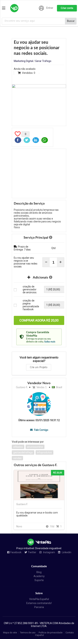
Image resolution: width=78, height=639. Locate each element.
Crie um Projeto (38, 367)
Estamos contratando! (39, 603)
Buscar (71, 21)
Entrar (49, 8)
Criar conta (67, 8)
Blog (39, 572)
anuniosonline (35, 446)
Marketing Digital (23, 61)
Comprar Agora (39, 320)
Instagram (49, 552)
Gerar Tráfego (43, 61)
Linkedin (66, 552)
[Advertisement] (39, 173)
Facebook (15, 552)
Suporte (39, 580)
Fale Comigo (41, 429)
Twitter (32, 552)
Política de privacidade (50, 633)
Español (39, 635)
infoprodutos (44, 452)
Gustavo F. (22, 387)
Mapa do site (10, 633)
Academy (39, 576)
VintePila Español (39, 599)
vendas (17, 458)
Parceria (39, 607)
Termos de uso (28, 633)
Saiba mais (49, 342)
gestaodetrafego (23, 452)
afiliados (18, 446)
